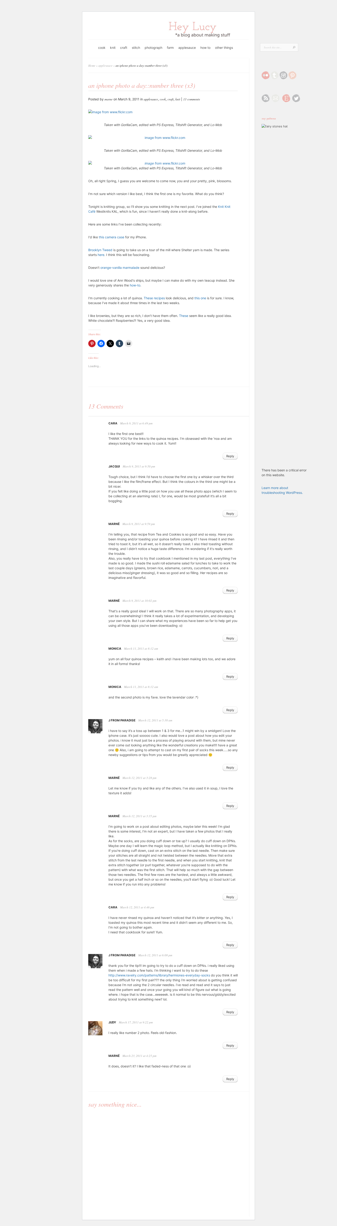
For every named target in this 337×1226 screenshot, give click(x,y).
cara (112, 423)
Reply (230, 456)
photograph (153, 47)
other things (224, 47)
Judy (112, 1022)
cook (101, 47)
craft (123, 47)
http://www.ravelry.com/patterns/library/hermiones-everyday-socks (159, 975)
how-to (134, 285)
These (183, 316)
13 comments (191, 99)
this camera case (111, 237)
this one (200, 298)
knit (113, 47)
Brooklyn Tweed (100, 250)
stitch (136, 47)
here (101, 255)
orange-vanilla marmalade (119, 267)
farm (170, 47)
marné (114, 524)
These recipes (154, 298)
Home (91, 65)
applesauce (187, 47)
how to (205, 47)
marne (109, 99)
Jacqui (114, 466)
